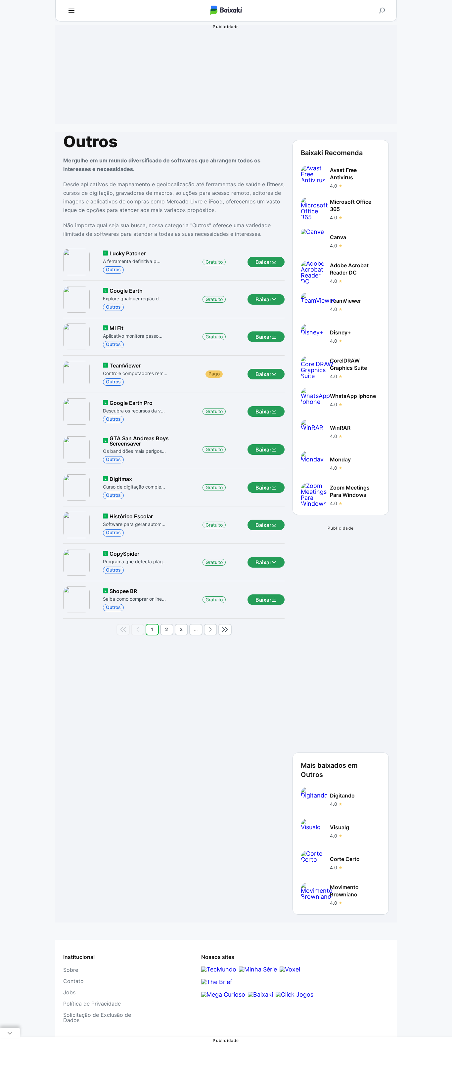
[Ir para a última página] (225, 629)
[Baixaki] (260, 994)
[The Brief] (216, 981)
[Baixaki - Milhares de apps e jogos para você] (226, 11)
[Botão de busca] (382, 11)
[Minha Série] (258, 969)
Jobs (69, 992)
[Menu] (71, 11)
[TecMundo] (218, 969)
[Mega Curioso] (223, 994)
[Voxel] (290, 969)
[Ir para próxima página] (210, 629)
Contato (73, 981)
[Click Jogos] (294, 994)
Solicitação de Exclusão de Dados (97, 1017)
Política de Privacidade (92, 1003)
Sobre (70, 969)
